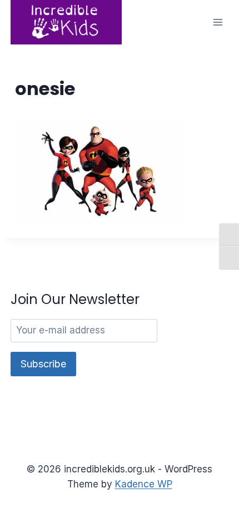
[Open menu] (218, 22)
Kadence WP (143, 484)
